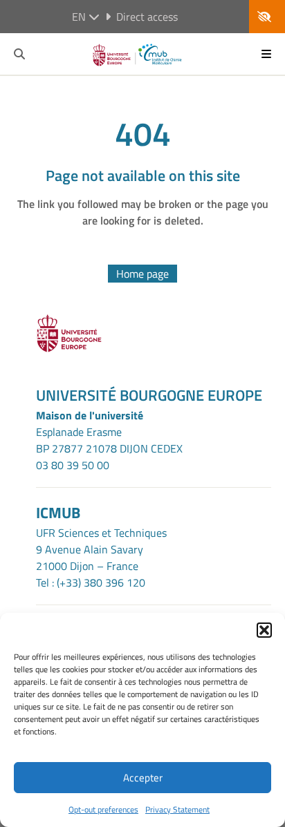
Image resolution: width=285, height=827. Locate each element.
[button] (264, 630)
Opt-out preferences (103, 809)
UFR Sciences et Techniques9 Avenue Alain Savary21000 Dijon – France (101, 549)
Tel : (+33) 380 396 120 (90, 582)
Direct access (147, 16)
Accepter (143, 778)
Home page (142, 273)
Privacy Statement (177, 809)
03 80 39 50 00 (72, 465)
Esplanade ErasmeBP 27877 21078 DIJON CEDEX (109, 440)
